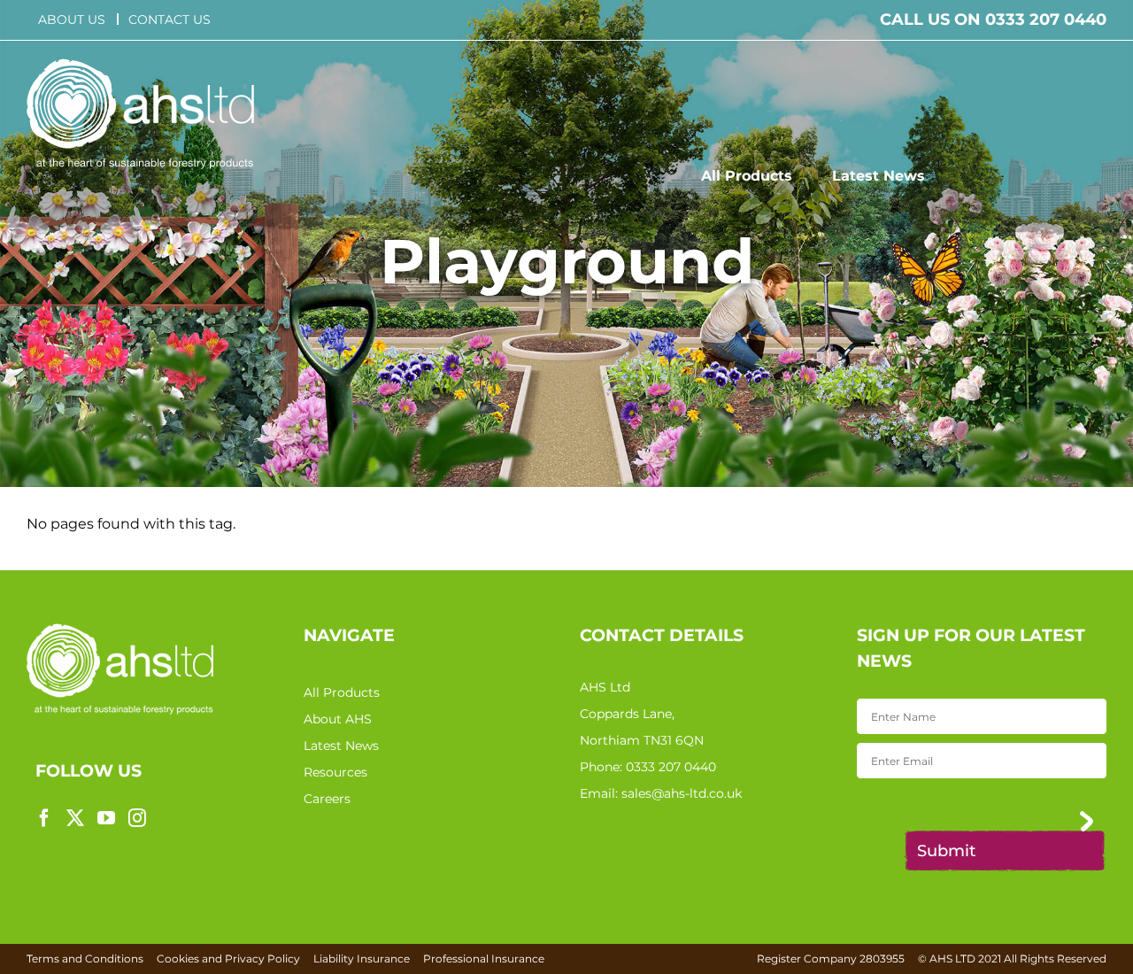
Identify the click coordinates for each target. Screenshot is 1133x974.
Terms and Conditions (85, 958)
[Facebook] (44, 818)
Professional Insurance (483, 958)
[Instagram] (137, 818)
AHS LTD (952, 958)
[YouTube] (106, 818)
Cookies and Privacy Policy (228, 958)
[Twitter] (75, 818)
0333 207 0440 (671, 767)
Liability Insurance (361, 958)
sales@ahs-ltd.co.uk (681, 793)
